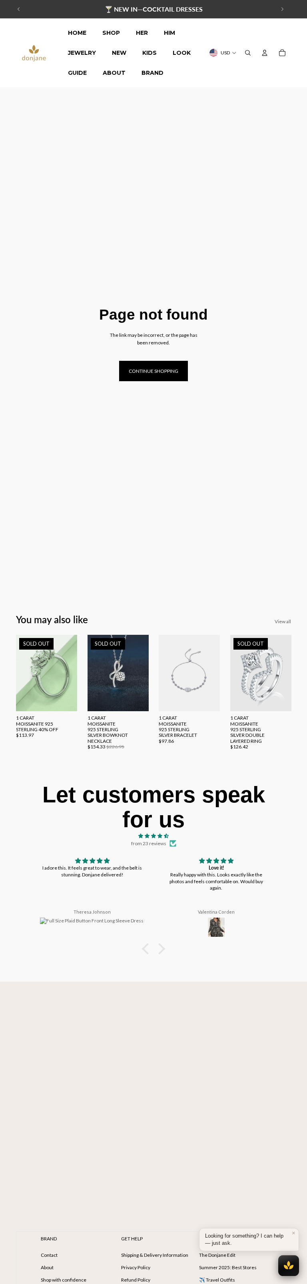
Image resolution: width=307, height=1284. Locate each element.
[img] (153, 836)
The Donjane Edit (217, 1255)
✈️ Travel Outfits (217, 1280)
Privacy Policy (135, 1267)
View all (283, 621)
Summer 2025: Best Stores (228, 1267)
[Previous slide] (19, 9)
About (47, 1267)
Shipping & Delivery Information (154, 1255)
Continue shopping (153, 371)
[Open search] (248, 53)
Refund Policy (135, 1280)
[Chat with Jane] (288, 1265)
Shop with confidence (63, 1280)
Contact (49, 1255)
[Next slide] (282, 9)
